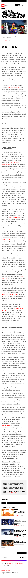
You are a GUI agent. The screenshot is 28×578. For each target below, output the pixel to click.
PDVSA (8, 503)
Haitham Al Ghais (7, 240)
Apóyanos (18, 5)
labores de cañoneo (14, 217)
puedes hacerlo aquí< (12, 492)
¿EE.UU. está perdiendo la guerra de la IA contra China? (20, 522)
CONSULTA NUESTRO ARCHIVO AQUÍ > (8, 553)
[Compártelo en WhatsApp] (9, 47)
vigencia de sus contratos (9, 294)
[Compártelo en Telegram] (13, 47)
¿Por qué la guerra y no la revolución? (20, 511)
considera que (6, 425)
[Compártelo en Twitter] (6, 47)
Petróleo (4, 503)
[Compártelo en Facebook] (2, 47)
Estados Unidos (14, 503)
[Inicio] (4, 5)
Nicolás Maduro (22, 503)
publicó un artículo (14, 87)
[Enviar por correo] (16, 47)
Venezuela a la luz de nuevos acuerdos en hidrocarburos (20, 543)
